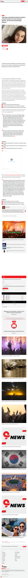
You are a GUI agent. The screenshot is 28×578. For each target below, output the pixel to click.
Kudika (5, 574)
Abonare (14, 321)
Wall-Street (3, 574)
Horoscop (3, 560)
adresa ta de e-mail (14, 314)
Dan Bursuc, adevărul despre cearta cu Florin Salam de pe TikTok (13, 202)
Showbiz (3, 15)
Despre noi (16, 553)
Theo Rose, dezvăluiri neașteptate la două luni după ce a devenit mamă (14, 107)
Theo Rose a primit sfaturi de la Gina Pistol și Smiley (10, 104)
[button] (25, 1)
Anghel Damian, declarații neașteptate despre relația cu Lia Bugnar (13, 204)
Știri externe (4, 555)
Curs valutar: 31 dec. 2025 (14, 293)
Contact (16, 560)
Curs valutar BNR (17, 552)
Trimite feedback (5, 288)
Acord (16, 559)
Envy (8, 574)
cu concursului (7, 319)
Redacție (16, 555)
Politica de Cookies (17, 556)
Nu (3, 282)
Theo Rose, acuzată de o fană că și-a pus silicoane (10, 201)
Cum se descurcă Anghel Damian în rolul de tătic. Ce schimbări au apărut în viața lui (14, 144)
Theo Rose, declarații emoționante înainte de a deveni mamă (12, 148)
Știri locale (3, 553)
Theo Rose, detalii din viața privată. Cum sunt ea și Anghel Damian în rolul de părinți (14, 146)
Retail (10, 574)
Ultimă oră (3, 552)
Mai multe (14, 333)
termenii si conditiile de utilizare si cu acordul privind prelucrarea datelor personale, (15, 318)
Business (3, 559)
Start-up (12, 574)
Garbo (7, 574)
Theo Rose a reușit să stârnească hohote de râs (13, 174)
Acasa (2, 541)
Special (3, 563)
